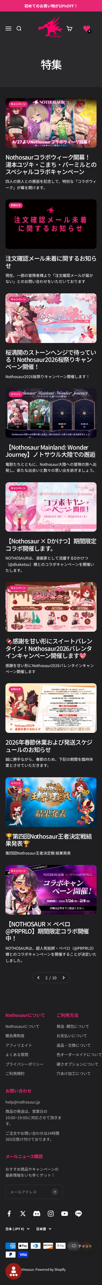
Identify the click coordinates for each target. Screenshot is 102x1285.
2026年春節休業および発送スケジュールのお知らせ (48, 745)
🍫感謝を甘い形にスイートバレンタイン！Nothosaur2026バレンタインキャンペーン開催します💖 (48, 648)
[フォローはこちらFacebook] (9, 1213)
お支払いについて (72, 1035)
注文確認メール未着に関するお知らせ (50, 262)
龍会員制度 (14, 1035)
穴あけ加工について (74, 1073)
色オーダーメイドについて (79, 1054)
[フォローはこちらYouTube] (64, 1213)
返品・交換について (74, 1045)
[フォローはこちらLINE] (78, 1213)
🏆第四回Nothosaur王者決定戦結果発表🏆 (48, 839)
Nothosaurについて (22, 1026)
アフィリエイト (18, 1045)
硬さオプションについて (77, 1064)
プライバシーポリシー (24, 1064)
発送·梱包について (73, 1026)
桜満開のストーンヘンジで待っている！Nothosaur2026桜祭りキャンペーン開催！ (50, 359)
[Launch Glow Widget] (13, 1271)
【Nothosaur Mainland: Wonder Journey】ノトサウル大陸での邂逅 (50, 450)
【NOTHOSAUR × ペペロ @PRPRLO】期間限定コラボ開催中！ (47, 931)
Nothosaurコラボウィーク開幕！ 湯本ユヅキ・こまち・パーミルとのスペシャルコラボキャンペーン (50, 164)
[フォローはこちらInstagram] (50, 1213)
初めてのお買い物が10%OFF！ (51, 5)
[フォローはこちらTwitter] (23, 1213)
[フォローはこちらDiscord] (37, 1213)
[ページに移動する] (38, 977)
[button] (86, 28)
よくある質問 (16, 1054)
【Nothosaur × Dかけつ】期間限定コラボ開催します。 (50, 544)
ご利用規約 (14, 1073)
